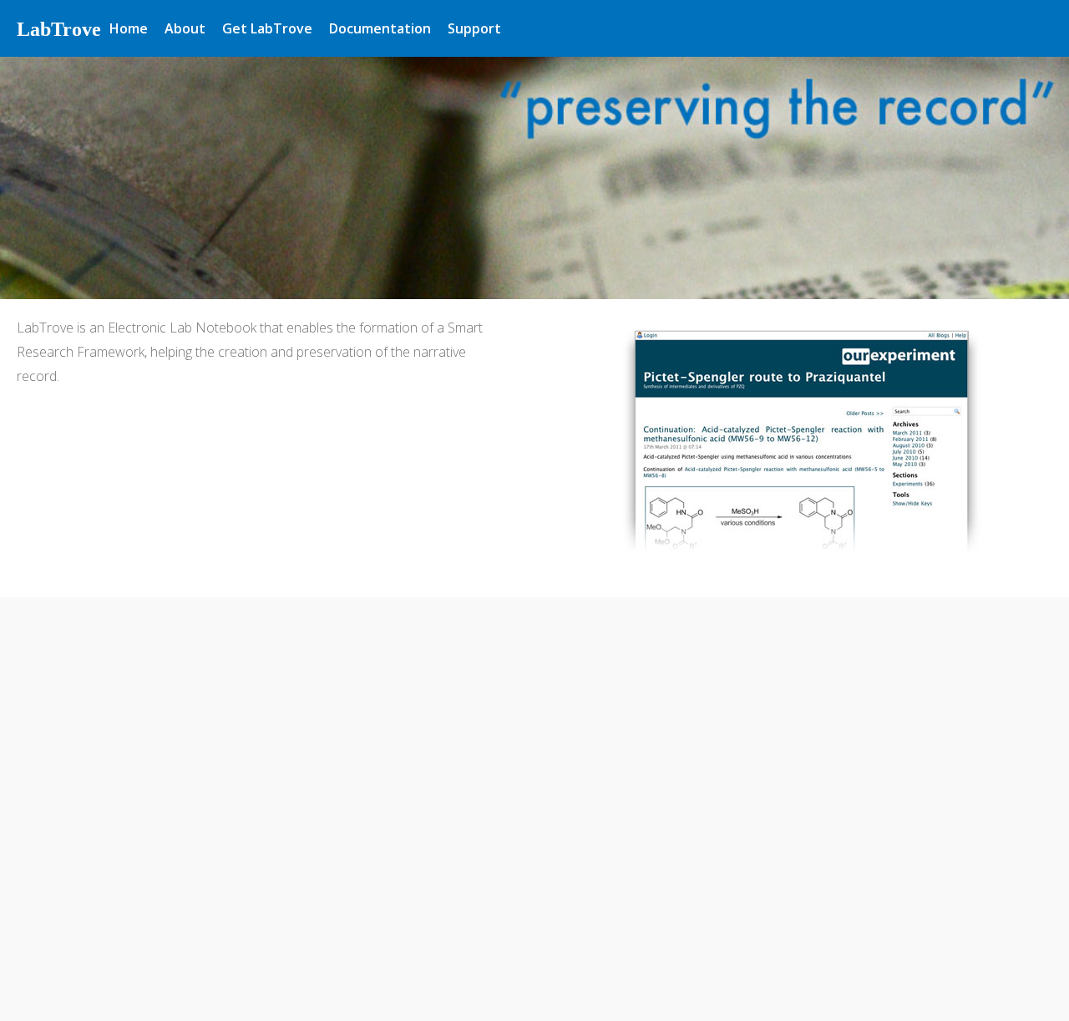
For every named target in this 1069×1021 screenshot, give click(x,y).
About (185, 28)
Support (474, 28)
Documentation (380, 28)
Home (128, 28)
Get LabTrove (267, 28)
